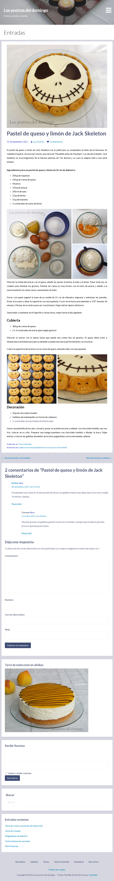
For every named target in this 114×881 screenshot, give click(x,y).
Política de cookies (57, 870)
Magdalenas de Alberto (16, 836)
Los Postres (38, 142)
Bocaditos (20, 861)
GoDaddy (93, 875)
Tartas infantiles (25, 444)
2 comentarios (56, 142)
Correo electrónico (15, 614)
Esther (15, 483)
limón (41, 447)
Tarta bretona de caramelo (17, 841)
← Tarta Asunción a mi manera (16, 457)
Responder (17, 504)
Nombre (9, 599)
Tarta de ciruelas (13, 831)
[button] (109, 7)
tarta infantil (62, 447)
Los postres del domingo (26, 10)
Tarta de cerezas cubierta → (99, 457)
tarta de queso (50, 447)
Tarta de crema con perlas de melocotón (24, 825)
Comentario (12, 555)
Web (7, 629)
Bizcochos (94, 861)
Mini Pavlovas (11, 846)
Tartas (46, 861)
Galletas (34, 861)
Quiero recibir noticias (19, 773)
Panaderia (79, 861)
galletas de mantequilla (29, 447)
